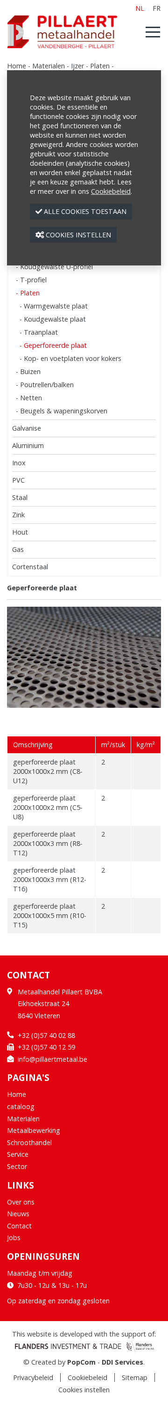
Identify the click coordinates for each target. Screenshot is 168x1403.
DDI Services (122, 1362)
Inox (19, 462)
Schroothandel (29, 1142)
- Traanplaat (39, 332)
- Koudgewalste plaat (53, 319)
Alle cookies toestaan (84, 211)
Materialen (48, 65)
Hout (20, 532)
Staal (20, 497)
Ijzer (77, 65)
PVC (18, 480)
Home (16, 65)
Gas (18, 549)
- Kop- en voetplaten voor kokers (70, 358)
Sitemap (134, 1377)
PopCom (81, 1362)
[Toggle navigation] (150, 31)
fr (157, 8)
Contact (19, 1225)
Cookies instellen (84, 1389)
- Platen (28, 292)
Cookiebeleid (87, 1377)
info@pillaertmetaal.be (52, 1059)
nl (139, 8)
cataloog (21, 1106)
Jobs (14, 1237)
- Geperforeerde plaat (53, 345)
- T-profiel (31, 279)
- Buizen (28, 371)
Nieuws (18, 1213)
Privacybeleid (33, 1377)
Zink (18, 514)
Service (17, 1154)
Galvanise (26, 428)
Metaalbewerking (33, 1130)
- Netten (29, 397)
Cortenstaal (30, 566)
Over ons (21, 1201)
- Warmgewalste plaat (54, 305)
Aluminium (28, 445)
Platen (100, 65)
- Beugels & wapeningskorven (61, 410)
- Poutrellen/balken (45, 384)
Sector (17, 1166)
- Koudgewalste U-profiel (54, 266)
